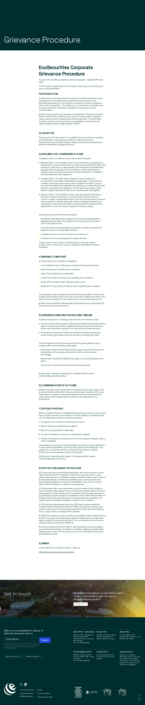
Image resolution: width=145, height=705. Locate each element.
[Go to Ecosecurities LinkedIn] (25, 684)
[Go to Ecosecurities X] (21, 684)
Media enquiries (32, 656)
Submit (45, 640)
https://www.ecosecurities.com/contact (56, 552)
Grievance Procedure (26, 693)
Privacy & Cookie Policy (27, 690)
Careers (40, 690)
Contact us (79, 604)
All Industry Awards (44, 693)
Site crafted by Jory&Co (45, 697)
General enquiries (12, 656)
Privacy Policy (8, 647)
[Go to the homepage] (10, 692)
